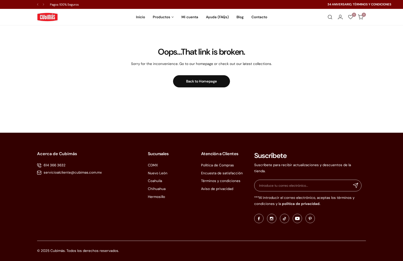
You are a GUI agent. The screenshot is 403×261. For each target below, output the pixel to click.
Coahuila (155, 181)
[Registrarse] (355, 185)
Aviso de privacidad (217, 188)
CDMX (153, 165)
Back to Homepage (201, 81)
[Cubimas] (47, 17)
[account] (340, 17)
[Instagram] (271, 218)
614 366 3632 (55, 165)
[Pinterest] (310, 218)
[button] (37, 4)
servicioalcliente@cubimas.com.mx (73, 172)
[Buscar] (330, 17)
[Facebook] (259, 218)
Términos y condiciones (220, 181)
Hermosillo (156, 196)
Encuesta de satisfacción (222, 173)
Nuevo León (157, 173)
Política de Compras (217, 165)
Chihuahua (157, 188)
